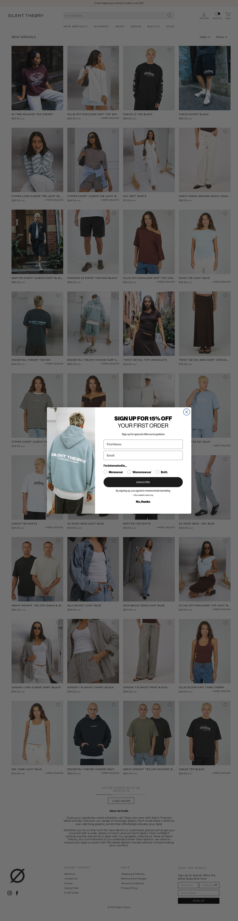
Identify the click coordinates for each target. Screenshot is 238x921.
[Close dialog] (186, 412)
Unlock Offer (143, 482)
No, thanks (143, 501)
